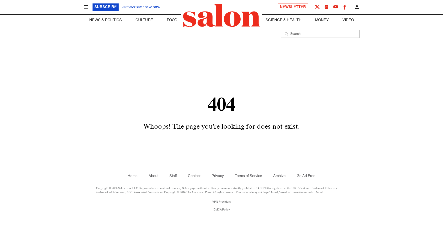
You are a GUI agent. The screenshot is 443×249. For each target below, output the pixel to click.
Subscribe (105, 7)
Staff (173, 176)
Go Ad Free (306, 176)
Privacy (218, 176)
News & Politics (105, 20)
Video (348, 20)
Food (172, 20)
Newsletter (293, 7)
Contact (194, 176)
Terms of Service (248, 176)
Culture (144, 20)
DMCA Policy (221, 209)
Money (322, 20)
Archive (279, 176)
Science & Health (284, 20)
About (153, 176)
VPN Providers (221, 202)
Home (133, 176)
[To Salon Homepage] (221, 16)
